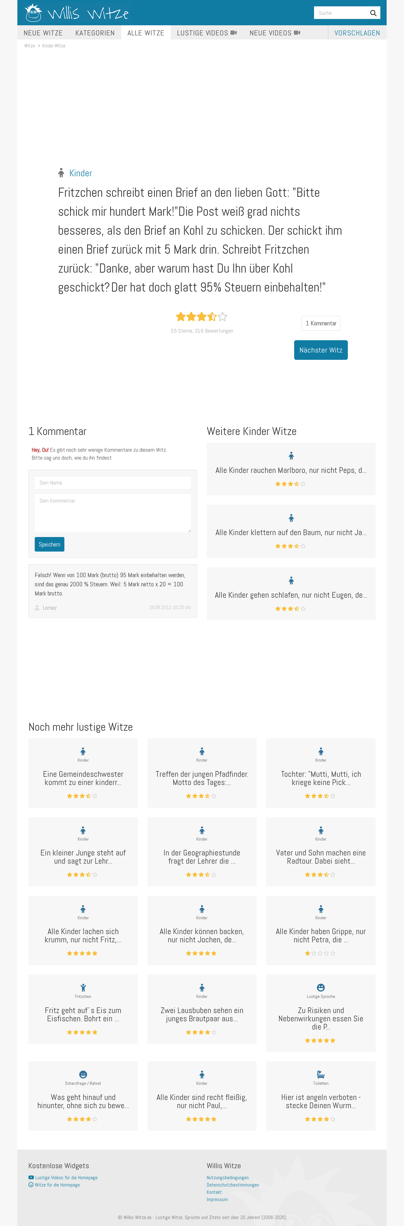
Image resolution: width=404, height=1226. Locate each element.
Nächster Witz (321, 350)
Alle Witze (146, 33)
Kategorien (95, 33)
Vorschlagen (357, 33)
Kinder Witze (53, 46)
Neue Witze (43, 33)
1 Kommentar (321, 323)
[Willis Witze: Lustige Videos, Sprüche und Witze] (76, 12)
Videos (203, 33)
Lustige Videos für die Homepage (66, 1177)
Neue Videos (272, 33)
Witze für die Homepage (56, 1184)
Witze (29, 46)
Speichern (49, 544)
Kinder (80, 173)
